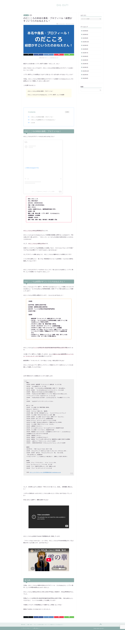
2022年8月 (85, 78)
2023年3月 (85, 67)
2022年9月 (85, 74)
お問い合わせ (36, 628)
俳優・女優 (26, 15)
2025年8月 (85, 30)
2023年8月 (85, 49)
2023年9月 (85, 45)
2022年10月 (86, 71)
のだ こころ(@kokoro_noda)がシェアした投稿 (43, 191)
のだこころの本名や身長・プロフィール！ (42, 116)
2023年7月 (85, 52)
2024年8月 (85, 38)
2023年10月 (86, 41)
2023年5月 (85, 60)
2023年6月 (85, 56)
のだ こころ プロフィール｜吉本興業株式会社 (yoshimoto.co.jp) (45, 472)
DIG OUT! (62, 5)
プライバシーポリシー (26, 628)
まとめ (33, 122)
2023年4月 (85, 63)
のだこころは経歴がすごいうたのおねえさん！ (43, 119)
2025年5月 (85, 34)
